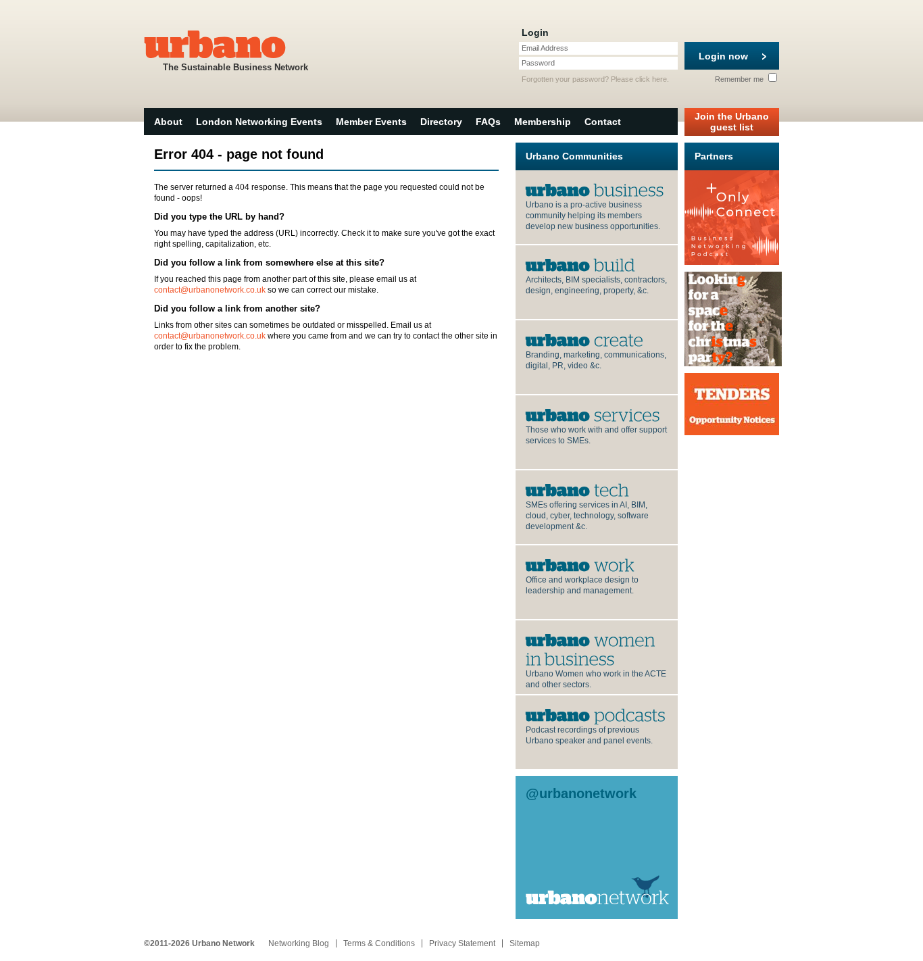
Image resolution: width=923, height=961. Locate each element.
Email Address (545, 48)
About (168, 121)
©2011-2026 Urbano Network (199, 943)
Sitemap (524, 943)
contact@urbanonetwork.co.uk (210, 290)
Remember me (740, 79)
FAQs (488, 121)
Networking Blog (298, 943)
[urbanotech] (577, 489)
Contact (602, 121)
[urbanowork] (580, 564)
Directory (441, 121)
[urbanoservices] (593, 414)
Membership (542, 121)
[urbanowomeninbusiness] (592, 648)
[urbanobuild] (580, 264)
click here (651, 79)
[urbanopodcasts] (596, 714)
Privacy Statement (462, 943)
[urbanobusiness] (595, 189)
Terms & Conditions (379, 943)
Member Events (371, 121)
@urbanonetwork (581, 793)
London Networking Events (259, 121)
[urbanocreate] (584, 339)
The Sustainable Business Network (235, 67)
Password (538, 63)
